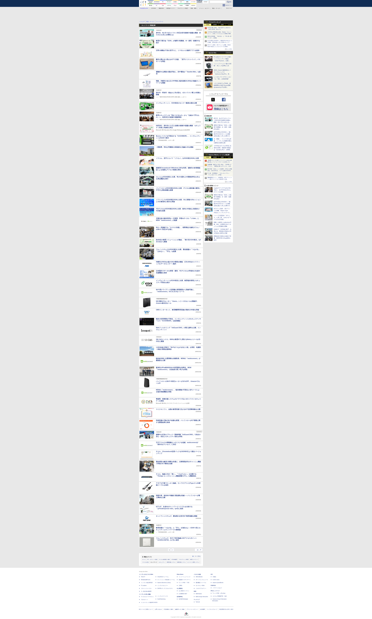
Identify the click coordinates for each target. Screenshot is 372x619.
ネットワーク (154, 562)
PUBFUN (213, 585)
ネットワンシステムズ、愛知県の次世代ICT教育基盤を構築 (176, 516)
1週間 (222, 24)
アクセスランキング (215, 22)
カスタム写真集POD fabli (220, 596)
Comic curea (216, 579)
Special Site (212, 53)
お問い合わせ (158, 609)
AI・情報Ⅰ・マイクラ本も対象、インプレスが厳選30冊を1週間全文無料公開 (223, 141)
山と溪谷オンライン (184, 591)
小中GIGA (153, 8)
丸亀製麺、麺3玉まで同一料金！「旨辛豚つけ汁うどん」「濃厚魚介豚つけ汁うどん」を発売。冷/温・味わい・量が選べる (219, 166)
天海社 (214, 576)
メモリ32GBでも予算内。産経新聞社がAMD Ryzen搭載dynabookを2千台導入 (222, 85)
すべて (144, 559)
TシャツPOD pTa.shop (219, 593)
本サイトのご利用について (146, 609)
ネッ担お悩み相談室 (146, 591)
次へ (199, 550)
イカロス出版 (197, 574)
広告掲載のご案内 (168, 609)
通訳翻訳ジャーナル (201, 582)
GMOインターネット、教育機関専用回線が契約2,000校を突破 (177, 310)
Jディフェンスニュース (202, 579)
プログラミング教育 (182, 8)
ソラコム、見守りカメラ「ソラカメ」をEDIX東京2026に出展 (177, 158)
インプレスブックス (162, 596)
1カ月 (229, 24)
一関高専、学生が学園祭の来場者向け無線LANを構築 (174, 147)
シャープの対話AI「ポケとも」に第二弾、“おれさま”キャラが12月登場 (222, 217)
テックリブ (197, 599)
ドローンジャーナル (146, 588)
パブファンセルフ (217, 588)
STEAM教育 (174, 559)
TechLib (198, 602)
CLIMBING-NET (183, 593)
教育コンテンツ (194, 559)
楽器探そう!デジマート (185, 579)
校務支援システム (181, 562)
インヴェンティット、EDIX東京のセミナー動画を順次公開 (176, 103)
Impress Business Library (164, 582)
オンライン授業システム (193, 562)
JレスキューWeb (200, 585)
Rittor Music (180, 574)
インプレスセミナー (162, 585)
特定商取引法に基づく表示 (226, 609)
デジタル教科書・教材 (164, 559)
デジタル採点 (145, 562)
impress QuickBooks (218, 582)
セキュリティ (162, 562)
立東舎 (180, 585)
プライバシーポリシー (192, 609)
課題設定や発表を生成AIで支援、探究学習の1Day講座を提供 (222, 238)
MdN (195, 591)
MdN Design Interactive (202, 596)
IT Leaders (144, 585)
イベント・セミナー (204, 8)
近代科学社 (180, 596)
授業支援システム (171, 562)
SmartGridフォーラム (163, 576)
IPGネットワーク (215, 591)
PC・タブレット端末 (152, 559)
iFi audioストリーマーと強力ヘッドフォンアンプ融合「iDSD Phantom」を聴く (222, 58)
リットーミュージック (184, 576)
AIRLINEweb (199, 576)
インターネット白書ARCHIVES (149, 602)
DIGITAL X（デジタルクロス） (165, 588)
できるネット (144, 599)
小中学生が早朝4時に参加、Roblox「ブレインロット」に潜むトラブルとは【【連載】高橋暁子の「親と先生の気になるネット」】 (219, 33)
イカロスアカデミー (201, 588)
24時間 (215, 24)
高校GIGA (161, 8)
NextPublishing (161, 599)
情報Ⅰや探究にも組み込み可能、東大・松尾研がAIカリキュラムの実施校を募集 (222, 224)
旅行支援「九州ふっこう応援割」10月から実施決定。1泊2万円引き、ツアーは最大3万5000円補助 (219, 170)
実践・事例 (193, 8)
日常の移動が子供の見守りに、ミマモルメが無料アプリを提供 (177, 50)
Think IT (143, 576)
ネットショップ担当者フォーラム (166, 579)
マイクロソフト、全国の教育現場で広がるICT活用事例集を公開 (178, 409)
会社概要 (202, 609)
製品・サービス (216, 8)
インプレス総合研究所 (147, 582)
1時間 (207, 24)
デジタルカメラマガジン (147, 596)
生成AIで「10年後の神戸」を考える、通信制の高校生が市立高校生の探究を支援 (222, 231)
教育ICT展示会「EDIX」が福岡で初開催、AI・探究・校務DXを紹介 (222, 127)
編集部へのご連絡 (179, 609)
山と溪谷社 (180, 588)
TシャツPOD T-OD (184, 582)
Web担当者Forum (145, 579)
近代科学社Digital (183, 599)
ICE (212, 574)
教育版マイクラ (171, 8)
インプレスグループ (212, 609)
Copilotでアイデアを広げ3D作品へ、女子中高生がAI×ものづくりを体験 (222, 190)
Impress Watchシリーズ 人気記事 (219, 154)
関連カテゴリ (148, 557)
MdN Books (199, 593)
